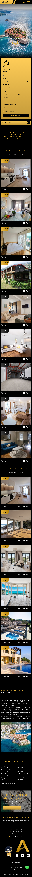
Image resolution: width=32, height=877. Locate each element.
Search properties (16, 115)
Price (4, 91)
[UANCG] (8, 851)
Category (6, 84)
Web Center (15, 874)
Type (4, 78)
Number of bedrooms (9, 104)
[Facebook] (22, 855)
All (4, 107)
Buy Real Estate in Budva (24, 774)
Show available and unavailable (15, 75)
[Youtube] (28, 855)
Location (6, 97)
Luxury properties (10, 111)
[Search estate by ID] (28, 122)
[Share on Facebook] (24, 189)
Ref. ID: (4, 122)
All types (6, 81)
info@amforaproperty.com (17, 833)
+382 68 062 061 (17, 829)
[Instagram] (17, 855)
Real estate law (16, 862)
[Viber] (30, 189)
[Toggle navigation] (29, 2)
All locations (7, 100)
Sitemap (16, 869)
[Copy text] (2, 189)
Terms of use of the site (16, 867)
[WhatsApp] (27, 189)
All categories (7, 87)
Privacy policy (16, 865)
